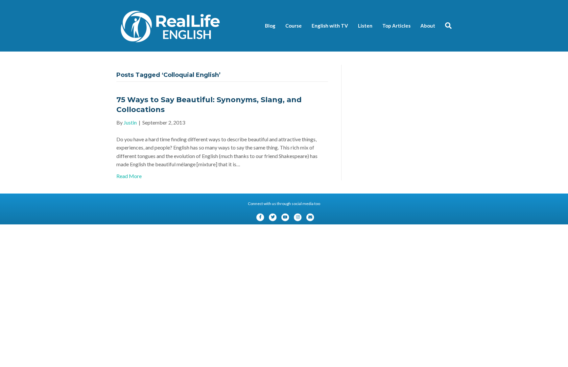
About (427, 26)
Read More (129, 176)
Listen (365, 26)
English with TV (330, 26)
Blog (270, 26)
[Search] (446, 25)
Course (293, 26)
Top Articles (396, 26)
